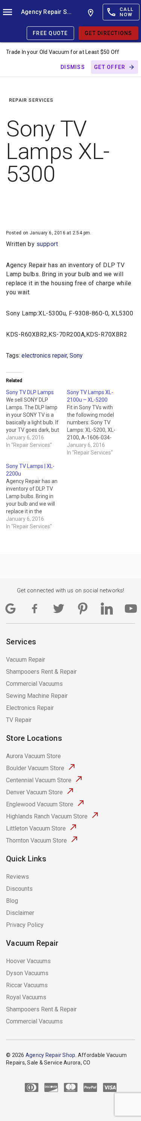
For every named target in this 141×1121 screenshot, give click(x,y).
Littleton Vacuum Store (36, 828)
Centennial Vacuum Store (38, 780)
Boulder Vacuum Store (35, 768)
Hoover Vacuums (28, 961)
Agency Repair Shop (47, 12)
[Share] (18, 210)
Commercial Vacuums (34, 683)
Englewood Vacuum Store (39, 804)
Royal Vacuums (26, 997)
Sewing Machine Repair (37, 695)
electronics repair (44, 355)
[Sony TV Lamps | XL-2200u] (36, 496)
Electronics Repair (30, 707)
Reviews (17, 876)
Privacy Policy (25, 924)
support (47, 244)
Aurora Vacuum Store (33, 756)
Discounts (19, 888)
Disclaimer (20, 912)
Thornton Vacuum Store (36, 840)
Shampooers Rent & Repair (41, 671)
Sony (76, 355)
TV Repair (19, 719)
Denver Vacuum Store (34, 792)
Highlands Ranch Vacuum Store (47, 816)
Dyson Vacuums (27, 973)
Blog (12, 900)
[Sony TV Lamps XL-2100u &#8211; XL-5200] (97, 422)
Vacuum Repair (25, 659)
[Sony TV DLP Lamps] (36, 418)
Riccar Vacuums (27, 985)
